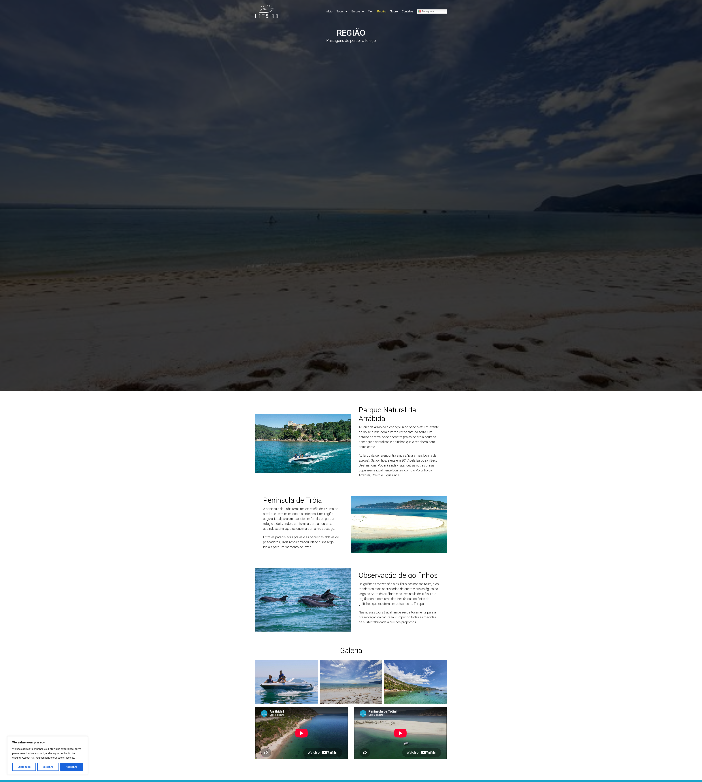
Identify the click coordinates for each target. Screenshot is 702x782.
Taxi (370, 11)
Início (329, 11)
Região (381, 11)
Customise (24, 766)
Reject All (48, 766)
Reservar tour (681, 768)
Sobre (394, 11)
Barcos (355, 11)
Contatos (407, 11)
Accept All (72, 766)
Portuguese (427, 11)
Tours (340, 11)
